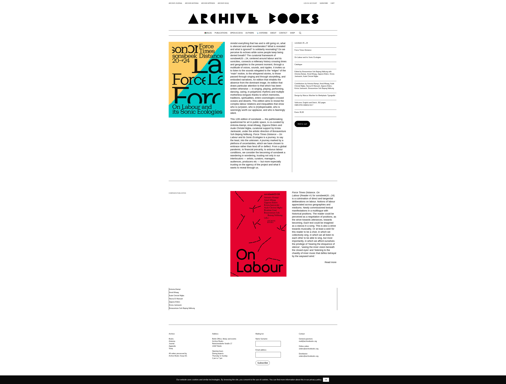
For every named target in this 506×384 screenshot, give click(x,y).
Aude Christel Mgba (176, 296)
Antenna (172, 341)
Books (171, 339)
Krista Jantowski (301, 88)
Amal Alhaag (324, 84)
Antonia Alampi (313, 84)
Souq (171, 348)
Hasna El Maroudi (313, 86)
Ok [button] (326, 380)
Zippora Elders (326, 86)
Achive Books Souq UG (178, 356)
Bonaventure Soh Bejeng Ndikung (321, 88)
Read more (330, 262)
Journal (171, 344)
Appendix (172, 346)
